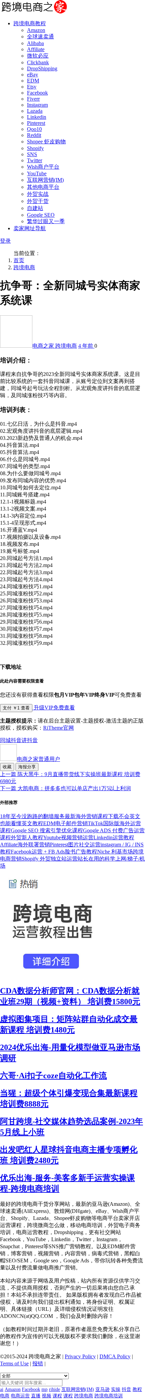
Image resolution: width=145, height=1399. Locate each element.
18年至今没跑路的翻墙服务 (32, 816)
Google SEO (41, 215)
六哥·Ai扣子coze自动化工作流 (53, 1075)
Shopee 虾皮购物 (46, 141)
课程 (57, 1395)
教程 (137, 1389)
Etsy (31, 87)
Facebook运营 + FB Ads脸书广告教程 (54, 851)
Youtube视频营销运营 (68, 837)
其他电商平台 (43, 187)
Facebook (37, 93)
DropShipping (42, 68)
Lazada (34, 111)
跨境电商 (24, 267)
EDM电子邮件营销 (65, 823)
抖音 (16, 740)
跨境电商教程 (29, 23)
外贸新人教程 (27, 837)
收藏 (7, 766)
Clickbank (38, 62)
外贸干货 (38, 201)
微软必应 (38, 56)
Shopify (35, 148)
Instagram (37, 105)
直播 (35, 1395)
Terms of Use (14, 1363)
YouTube (37, 173)
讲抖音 (30, 740)
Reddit (34, 135)
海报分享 (27, 766)
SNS (32, 154)
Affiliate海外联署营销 (25, 844)
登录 (5, 241)
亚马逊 (102, 1389)
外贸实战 (38, 194)
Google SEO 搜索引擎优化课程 (47, 830)
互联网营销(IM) (45, 180)
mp (44, 1389)
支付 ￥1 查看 (16, 707)
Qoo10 (34, 129)
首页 (18, 260)
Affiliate (36, 49)
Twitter (34, 160)
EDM (33, 80)
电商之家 (43, 346)
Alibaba (35, 43)
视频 (46, 1395)
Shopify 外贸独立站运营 (50, 859)
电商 (4, 1395)
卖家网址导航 (29, 228)
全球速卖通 (40, 36)
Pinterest (36, 123)
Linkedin (36, 117)
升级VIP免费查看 (53, 707)
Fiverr (33, 99)
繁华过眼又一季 (46, 221)
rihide (54, 1389)
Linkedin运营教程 (113, 837)
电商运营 (20, 1395)
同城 (5, 740)
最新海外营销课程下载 (92, 816)
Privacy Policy (80, 1356)
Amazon (36, 30)
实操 (115, 1389)
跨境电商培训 (108, 1395)
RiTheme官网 (58, 728)
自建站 (35, 208)
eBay (32, 74)
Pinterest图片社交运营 (75, 844)
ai (1, 1389)
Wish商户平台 (43, 167)
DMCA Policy (114, 1356)
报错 (37, 1363)
